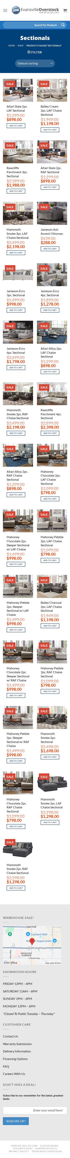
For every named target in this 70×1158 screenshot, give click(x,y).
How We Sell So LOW (24, 1145)
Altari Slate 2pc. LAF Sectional (17, 108)
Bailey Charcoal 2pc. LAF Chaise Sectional (51, 606)
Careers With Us (14, 1073)
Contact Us (10, 1036)
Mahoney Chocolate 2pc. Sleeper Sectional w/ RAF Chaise (18, 674)
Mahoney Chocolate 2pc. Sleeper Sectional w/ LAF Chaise (18, 543)
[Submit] (63, 25)
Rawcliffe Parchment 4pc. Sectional (51, 414)
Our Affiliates (23, 1148)
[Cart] (65, 10)
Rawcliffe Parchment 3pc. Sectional (17, 172)
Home (11, 45)
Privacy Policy (19, 1151)
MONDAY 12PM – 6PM (19, 1006)
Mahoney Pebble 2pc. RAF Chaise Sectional (52, 672)
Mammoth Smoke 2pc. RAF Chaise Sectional (18, 869)
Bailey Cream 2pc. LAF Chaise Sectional (51, 110)
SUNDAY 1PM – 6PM (17, 998)
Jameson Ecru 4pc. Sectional (50, 293)
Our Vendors (49, 1145)
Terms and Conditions (47, 1151)
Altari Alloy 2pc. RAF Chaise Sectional (17, 475)
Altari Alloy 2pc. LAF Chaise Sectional (51, 352)
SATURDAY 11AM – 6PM (20, 991)
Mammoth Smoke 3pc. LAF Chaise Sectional (18, 233)
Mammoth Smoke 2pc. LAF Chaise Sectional (52, 803)
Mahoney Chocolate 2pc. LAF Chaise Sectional (50, 477)
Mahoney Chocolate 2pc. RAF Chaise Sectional (16, 805)
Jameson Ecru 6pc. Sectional (16, 350)
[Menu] (5, 10)
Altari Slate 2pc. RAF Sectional (51, 170)
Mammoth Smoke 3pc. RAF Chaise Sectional (18, 414)
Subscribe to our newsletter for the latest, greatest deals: (33, 1097)
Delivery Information (17, 1051)
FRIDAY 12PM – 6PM (17, 983)
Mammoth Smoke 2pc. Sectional (48, 738)
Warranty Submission (17, 1044)
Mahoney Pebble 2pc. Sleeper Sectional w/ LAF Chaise (18, 608)
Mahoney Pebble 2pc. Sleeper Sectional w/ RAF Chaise (18, 739)
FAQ (6, 1066)
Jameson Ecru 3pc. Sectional (16, 293)
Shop (21, 45)
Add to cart (16, 126)
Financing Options (15, 1059)
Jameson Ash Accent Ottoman (52, 231)
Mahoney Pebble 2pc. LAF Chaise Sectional (52, 541)
